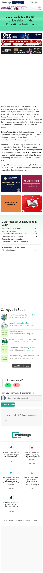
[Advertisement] (21, 78)
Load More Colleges (21, 366)
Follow (11, 489)
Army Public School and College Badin (23, 339)
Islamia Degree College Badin (19, 323)
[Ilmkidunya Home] (6, 3)
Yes (8, 385)
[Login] (36, 2)
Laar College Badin (16, 331)
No (16, 385)
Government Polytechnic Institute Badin (24, 356)
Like (11, 462)
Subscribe (32, 464)
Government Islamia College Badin (22, 347)
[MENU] (40, 2)
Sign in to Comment (9, 404)
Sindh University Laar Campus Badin (22, 315)
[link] (18, 2)
